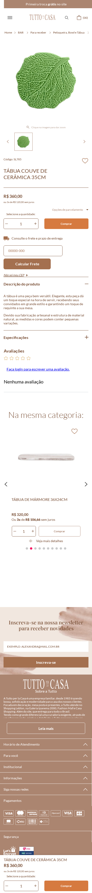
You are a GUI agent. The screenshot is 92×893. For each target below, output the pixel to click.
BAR (21, 32)
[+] (35, 886)
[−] (6, 886)
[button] (66, 17)
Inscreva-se (46, 662)
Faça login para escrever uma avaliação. (38, 369)
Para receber (38, 32)
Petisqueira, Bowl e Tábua (68, 32)
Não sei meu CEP (14, 275)
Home (8, 32)
